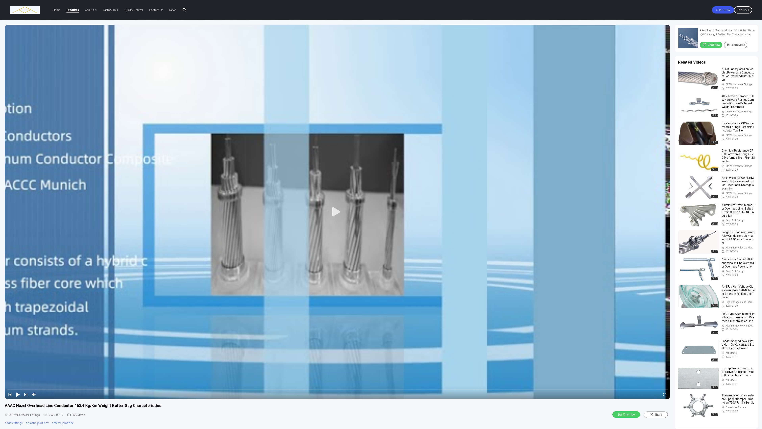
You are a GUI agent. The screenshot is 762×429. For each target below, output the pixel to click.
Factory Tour (110, 10)
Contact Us (156, 10)
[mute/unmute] (34, 394)
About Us (91, 10)
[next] (26, 394)
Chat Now (723, 10)
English (743, 10)
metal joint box (63, 423)
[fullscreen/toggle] (665, 394)
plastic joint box (38, 423)
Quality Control (133, 10)
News (172, 10)
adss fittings (15, 423)
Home (56, 10)
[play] (337, 212)
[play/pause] (18, 394)
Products (72, 10)
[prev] (10, 394)
